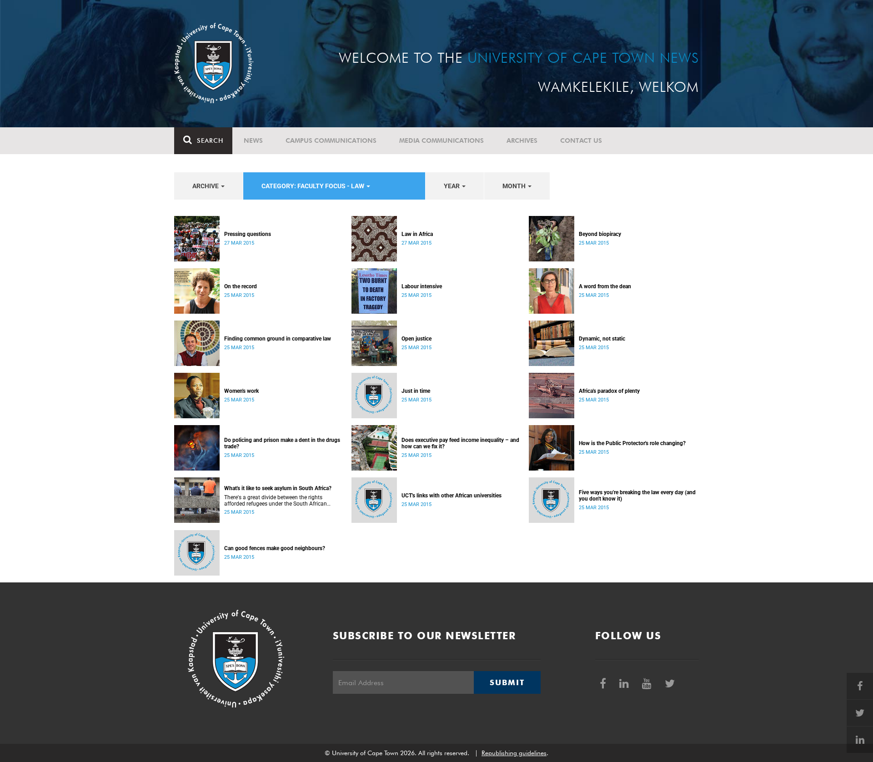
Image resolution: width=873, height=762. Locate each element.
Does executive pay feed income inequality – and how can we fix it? (460, 443)
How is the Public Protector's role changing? (632, 443)
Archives (522, 140)
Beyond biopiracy (600, 234)
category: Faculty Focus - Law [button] (313, 186)
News (253, 140)
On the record (240, 286)
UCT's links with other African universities (451, 495)
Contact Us (581, 140)
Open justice (416, 339)
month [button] (514, 186)
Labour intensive (421, 286)
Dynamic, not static (602, 339)
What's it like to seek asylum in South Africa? (277, 488)
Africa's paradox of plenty (609, 391)
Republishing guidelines (514, 753)
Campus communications (331, 140)
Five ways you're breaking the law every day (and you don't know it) (637, 495)
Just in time (415, 391)
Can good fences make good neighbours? (274, 548)
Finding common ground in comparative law (277, 339)
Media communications (441, 140)
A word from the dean (605, 286)
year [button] (452, 186)
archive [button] (206, 186)
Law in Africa (417, 234)
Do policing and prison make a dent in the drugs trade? (282, 443)
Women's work (241, 391)
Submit (507, 682)
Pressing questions (247, 234)
